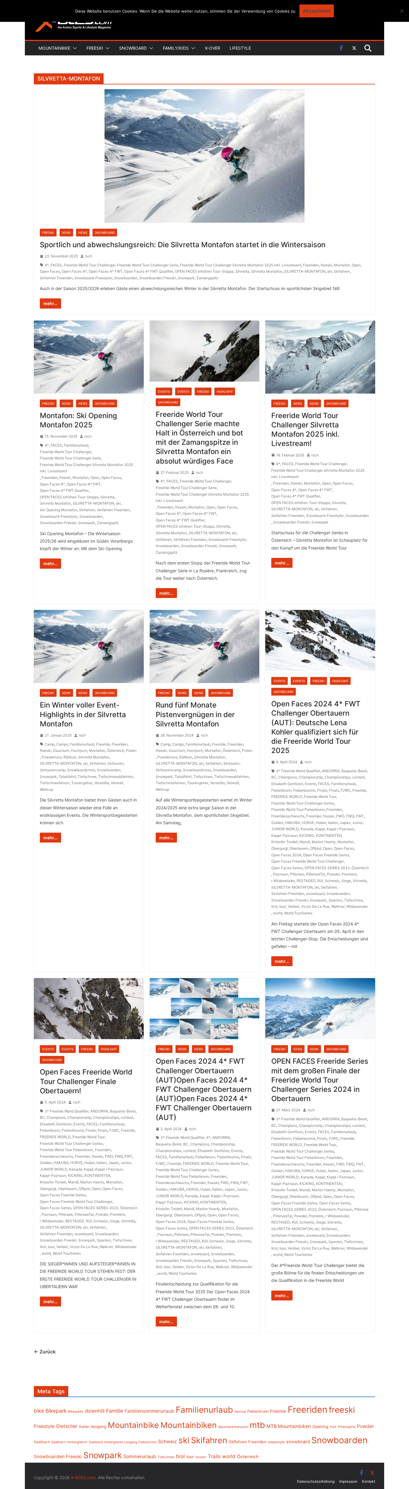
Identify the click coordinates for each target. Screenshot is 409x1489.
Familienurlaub (76, 445)
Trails (214, 1456)
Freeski (95, 48)
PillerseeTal (315, 874)
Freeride (103, 744)
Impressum (348, 1481)
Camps (62, 744)
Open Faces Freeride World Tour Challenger (307, 861)
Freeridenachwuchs (288, 816)
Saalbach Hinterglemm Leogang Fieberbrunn (123, 1442)
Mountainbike (54, 48)
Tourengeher (82, 783)
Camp (49, 744)
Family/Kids (176, 48)
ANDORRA (331, 771)
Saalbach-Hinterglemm (69, 1442)
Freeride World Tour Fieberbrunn (298, 809)
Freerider (313, 816)
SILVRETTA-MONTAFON (304, 271)
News (66, 232)
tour (282, 906)
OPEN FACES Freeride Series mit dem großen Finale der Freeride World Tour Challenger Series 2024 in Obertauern (319, 1080)
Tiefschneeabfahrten (115, 776)
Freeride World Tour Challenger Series (302, 803)
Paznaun (280, 874)
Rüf (320, 880)
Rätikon (69, 757)
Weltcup (46, 789)
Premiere (349, 874)
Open (356, 265)
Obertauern (299, 848)
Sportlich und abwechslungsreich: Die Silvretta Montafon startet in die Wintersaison (182, 244)
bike (39, 1411)
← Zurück (45, 1352)
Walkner (338, 906)
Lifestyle (240, 48)
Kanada (307, 829)
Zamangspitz (207, 278)
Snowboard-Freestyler (93, 278)
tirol (274, 906)
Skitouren (115, 763)
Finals (334, 790)
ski (329, 271)
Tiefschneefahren (54, 783)
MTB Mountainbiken (288, 1426)
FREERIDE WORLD (286, 796)
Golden (277, 822)
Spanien (335, 900)
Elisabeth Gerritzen (287, 783)
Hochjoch (79, 750)
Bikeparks (76, 1411)
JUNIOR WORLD (285, 829)
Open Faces (50, 271)
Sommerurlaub (139, 1456)
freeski (326, 265)
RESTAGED (306, 880)
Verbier (293, 906)
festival (240, 1411)
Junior (357, 822)
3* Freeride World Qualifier (298, 771)
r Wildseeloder (283, 880)
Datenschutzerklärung (315, 1481)
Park (333, 1427)
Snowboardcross (81, 770)
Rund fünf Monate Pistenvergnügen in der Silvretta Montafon (195, 714)
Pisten (131, 750)
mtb (257, 1425)
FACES (56, 265)
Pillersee (297, 874)
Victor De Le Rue (315, 906)
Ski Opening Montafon (58, 510)
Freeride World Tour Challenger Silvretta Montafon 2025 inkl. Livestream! (240, 265)
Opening (320, 1426)
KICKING (306, 835)
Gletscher (67, 1426)
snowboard (315, 893)
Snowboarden (125, 278)
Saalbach (42, 1442)
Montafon (342, 265)
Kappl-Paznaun (284, 835)
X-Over (212, 48)
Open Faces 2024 (286, 855)
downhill (94, 1411)
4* (47, 265)
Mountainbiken (188, 1425)
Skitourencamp (52, 770)
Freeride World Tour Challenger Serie (147, 265)
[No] (402, 11)
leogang (98, 1426)
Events (164, 391)
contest (358, 777)
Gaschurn (61, 750)
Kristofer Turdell (284, 842)
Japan (345, 822)
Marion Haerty (324, 842)
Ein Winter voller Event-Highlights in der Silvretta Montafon (83, 714)
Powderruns (52, 757)
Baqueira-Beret (354, 771)
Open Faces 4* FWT (105, 271)
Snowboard (133, 48)
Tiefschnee (87, 776)
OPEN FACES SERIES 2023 (327, 868)
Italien (333, 822)
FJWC (346, 790)
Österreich (115, 750)
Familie (114, 1411)
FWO (340, 816)
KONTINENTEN (329, 835)
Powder (333, 874)
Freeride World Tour (320, 796)
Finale (322, 790)
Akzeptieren (317, 11)
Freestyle (44, 1426)
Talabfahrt (67, 776)
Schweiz (332, 880)
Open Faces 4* (74, 271)
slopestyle (276, 1442)
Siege (346, 880)
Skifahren (342, 271)
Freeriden (311, 265)
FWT (360, 816)
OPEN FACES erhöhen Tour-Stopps (204, 271)
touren (201, 1457)
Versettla (101, 783)
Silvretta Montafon (266, 271)
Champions (287, 777)
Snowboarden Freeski (157, 278)
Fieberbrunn (281, 790)
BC (273, 777)
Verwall (117, 783)
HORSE (308, 822)
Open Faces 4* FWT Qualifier (148, 271)
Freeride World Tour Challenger (89, 265)
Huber (321, 822)
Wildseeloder (357, 906)
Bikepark (56, 1411)
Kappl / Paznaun (340, 829)
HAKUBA (292, 822)
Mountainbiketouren (233, 1427)
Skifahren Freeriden (56, 278)
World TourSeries (298, 913)
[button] (73, 48)
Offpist (315, 848)
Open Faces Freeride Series (326, 855)
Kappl (320, 829)
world (277, 913)
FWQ (350, 816)
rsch (88, 256)
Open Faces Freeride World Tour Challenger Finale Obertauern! (86, 1081)
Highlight (225, 391)
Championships (337, 777)
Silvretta (242, 271)
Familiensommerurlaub (149, 1411)
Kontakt (368, 1481)
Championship (311, 777)
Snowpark (186, 278)
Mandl (304, 842)
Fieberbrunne (304, 790)
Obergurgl (279, 848)
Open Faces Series (287, 868)
